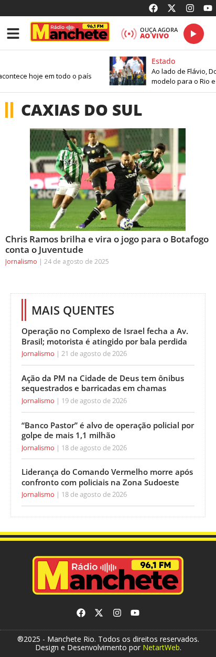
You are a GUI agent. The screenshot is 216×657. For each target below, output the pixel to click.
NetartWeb (161, 647)
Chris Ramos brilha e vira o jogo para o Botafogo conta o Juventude (107, 244)
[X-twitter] (172, 8)
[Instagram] (190, 8)
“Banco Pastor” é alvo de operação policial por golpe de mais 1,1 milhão (107, 430)
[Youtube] (208, 8)
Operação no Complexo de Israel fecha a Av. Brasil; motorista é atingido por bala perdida (104, 336)
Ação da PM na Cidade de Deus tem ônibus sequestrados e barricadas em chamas (102, 383)
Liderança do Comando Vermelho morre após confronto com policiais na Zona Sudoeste (107, 476)
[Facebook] (154, 8)
